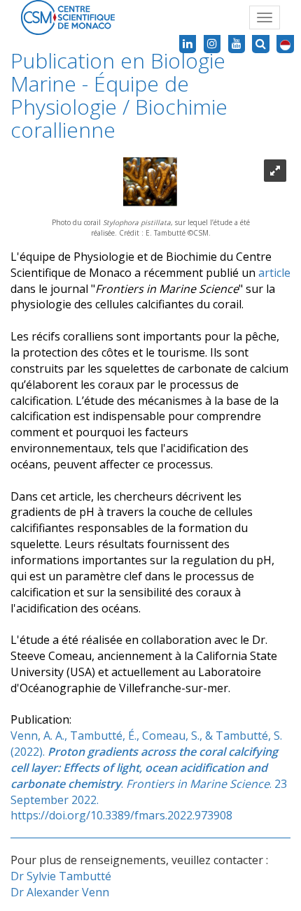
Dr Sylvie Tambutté (60, 876)
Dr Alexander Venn (59, 892)
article (274, 272)
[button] (285, 44)
